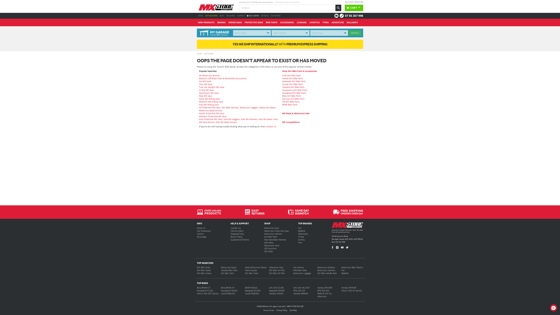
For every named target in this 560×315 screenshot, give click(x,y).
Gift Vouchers (211, 16)
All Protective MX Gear (210, 107)
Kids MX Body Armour (226, 122)
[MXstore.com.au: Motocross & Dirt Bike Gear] (216, 7)
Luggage (302, 22)
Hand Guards (251, 270)
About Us (201, 228)
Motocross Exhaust (326, 267)
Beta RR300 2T (203, 287)
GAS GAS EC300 (276, 287)
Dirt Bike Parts (270, 236)
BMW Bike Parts (290, 104)
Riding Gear (235, 22)
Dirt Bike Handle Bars (327, 273)
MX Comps (230, 16)
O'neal (301, 236)
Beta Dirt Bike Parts (291, 95)
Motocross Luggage (302, 273)
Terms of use (268, 310)
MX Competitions (291, 122)
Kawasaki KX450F (277, 290)
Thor (300, 242)
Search (355, 33)
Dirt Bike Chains (204, 273)
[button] (553, 307)
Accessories (287, 22)
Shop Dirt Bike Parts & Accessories (299, 71)
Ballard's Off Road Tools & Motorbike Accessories (223, 78)
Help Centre (253, 16)
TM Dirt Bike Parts (291, 101)
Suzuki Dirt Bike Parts (292, 84)
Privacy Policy (281, 310)
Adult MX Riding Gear (209, 98)
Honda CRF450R (348, 287)
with (280, 44)
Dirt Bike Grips (203, 267)
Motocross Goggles (249, 107)
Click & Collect (237, 231)
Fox (299, 228)
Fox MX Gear (205, 81)
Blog (222, 16)
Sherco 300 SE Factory (351, 290)
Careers (200, 233)
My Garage (201, 236)
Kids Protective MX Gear (210, 119)
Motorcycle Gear (271, 245)
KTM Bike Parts (300, 270)
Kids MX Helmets (249, 119)
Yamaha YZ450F (276, 293)
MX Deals (265, 16)
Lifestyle (314, 22)
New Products (206, 22)
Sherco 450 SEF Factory (207, 293)
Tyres (326, 22)
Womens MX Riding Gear (211, 101)
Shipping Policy (237, 233)
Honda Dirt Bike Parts (292, 78)
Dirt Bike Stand (204, 270)
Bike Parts (271, 22)
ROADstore (276, 16)
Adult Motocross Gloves (256, 267)
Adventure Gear (276, 267)
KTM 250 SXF (299, 290)
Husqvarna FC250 (205, 290)
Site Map (293, 310)
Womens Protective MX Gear (213, 116)
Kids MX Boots (265, 119)
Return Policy (236, 236)
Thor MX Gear (205, 84)
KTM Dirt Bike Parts (291, 75)
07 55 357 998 (354, 16)
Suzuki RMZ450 (252, 293)
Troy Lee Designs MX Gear (211, 87)
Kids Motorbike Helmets (275, 239)
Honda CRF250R (324, 287)
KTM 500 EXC (323, 290)
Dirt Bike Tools (251, 273)
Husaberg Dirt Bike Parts (294, 93)
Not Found (209, 54)
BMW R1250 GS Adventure (324, 295)
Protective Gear (254, 22)
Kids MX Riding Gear (209, 104)
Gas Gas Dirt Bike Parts (293, 98)
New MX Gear (205, 95)
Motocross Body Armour (211, 110)
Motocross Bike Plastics (352, 267)
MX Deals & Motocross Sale (295, 113)
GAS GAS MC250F (301, 287)
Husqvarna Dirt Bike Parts (294, 90)
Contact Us (271, 126)
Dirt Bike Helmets (230, 107)
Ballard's (352, 22)
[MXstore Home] (347, 225)
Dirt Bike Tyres (227, 273)
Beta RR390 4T (227, 287)
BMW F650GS (251, 287)
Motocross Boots (267, 107)
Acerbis (301, 239)
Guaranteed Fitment (240, 239)
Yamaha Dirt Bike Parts (293, 87)
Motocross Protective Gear (276, 231)
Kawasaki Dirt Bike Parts (294, 81)
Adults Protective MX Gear (211, 113)
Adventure (338, 22)
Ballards (301, 231)
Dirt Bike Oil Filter (277, 273)
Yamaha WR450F (300, 293)
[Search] (338, 8)
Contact (241, 16)
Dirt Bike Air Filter (277, 270)
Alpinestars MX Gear (209, 93)
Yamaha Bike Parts (229, 270)
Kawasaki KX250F (253, 290)
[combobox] (252, 33)
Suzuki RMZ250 (228, 293)
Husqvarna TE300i (229, 290)
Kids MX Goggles (232, 119)
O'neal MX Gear (206, 90)
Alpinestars (303, 233)
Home (200, 16)
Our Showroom (204, 231)
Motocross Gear (271, 228)
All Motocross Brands (209, 75)
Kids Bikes (269, 242)
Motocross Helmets (273, 233)
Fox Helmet (298, 267)
